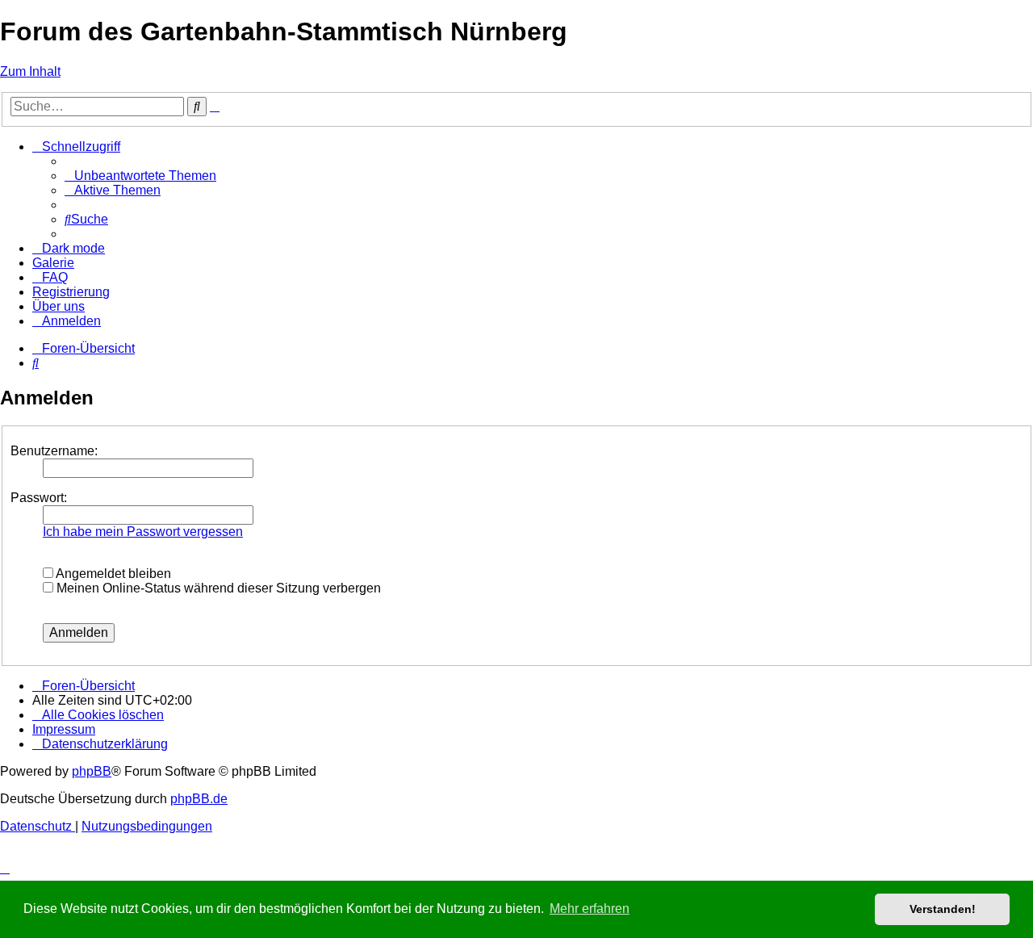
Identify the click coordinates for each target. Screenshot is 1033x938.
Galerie (53, 263)
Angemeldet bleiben (112, 573)
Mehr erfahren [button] (589, 908)
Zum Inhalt (30, 71)
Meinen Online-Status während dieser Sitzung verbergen (217, 588)
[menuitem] (140, 175)
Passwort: (38, 498)
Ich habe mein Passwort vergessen (143, 531)
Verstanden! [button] (943, 908)
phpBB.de (199, 799)
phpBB (91, 771)
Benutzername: (54, 451)
